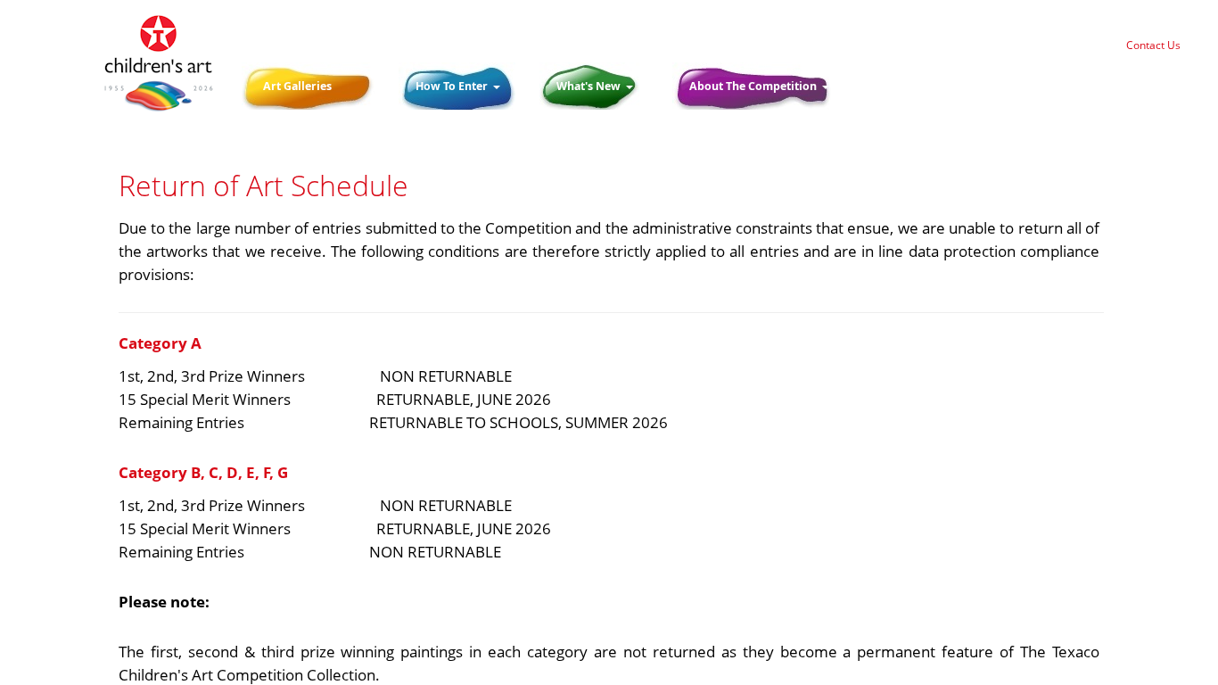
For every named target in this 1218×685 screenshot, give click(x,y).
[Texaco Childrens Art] (158, 64)
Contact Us (1153, 45)
